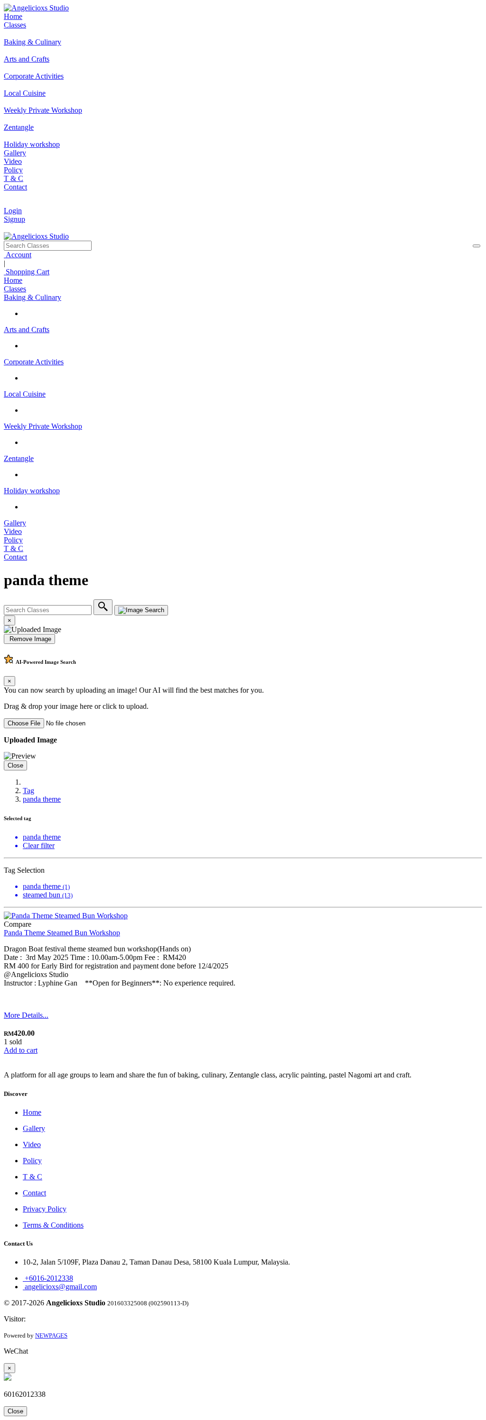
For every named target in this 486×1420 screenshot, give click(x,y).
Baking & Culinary (32, 297)
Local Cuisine (25, 394)
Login (13, 211)
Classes (15, 25)
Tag (28, 791)
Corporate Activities (34, 362)
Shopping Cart (26, 272)
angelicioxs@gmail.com (60, 1287)
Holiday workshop (32, 491)
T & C (13, 178)
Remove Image (29, 638)
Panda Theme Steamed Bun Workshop (62, 933)
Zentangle (19, 458)
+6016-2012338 (48, 1278)
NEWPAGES (51, 1335)
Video (13, 161)
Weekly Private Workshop (43, 426)
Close (15, 765)
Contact (15, 187)
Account (17, 255)
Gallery (15, 153)
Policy (13, 170)
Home (13, 16)
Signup (14, 219)
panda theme (42, 799)
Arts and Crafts (26, 330)
